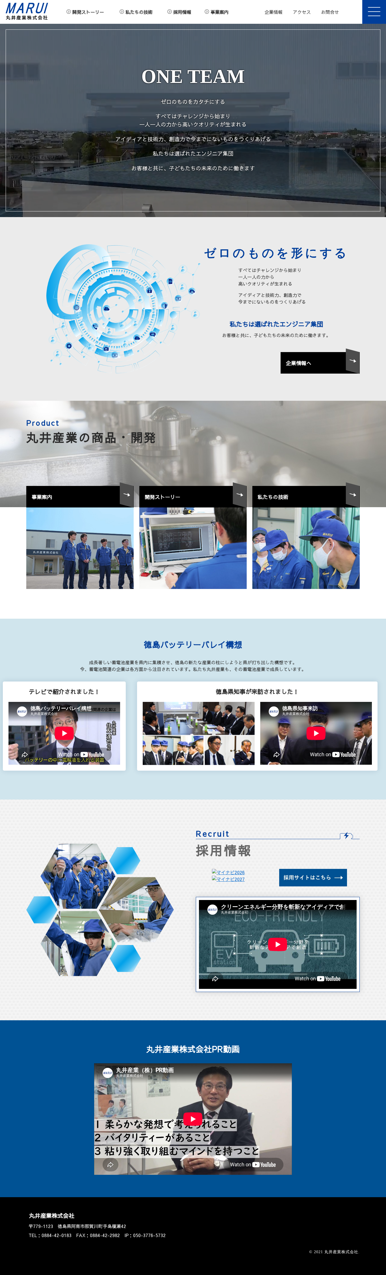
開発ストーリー (88, 12)
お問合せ (330, 12)
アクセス (302, 12)
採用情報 (182, 12)
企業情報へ (298, 363)
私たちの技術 (139, 12)
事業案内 (220, 12)
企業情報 (273, 12)
